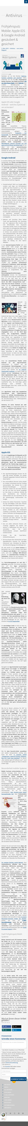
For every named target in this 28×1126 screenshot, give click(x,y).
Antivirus (12, 48)
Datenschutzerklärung (12, 1062)
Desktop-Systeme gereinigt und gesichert (14, 77)
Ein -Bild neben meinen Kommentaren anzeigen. (11, 1067)
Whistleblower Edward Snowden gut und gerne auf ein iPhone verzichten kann (14, 144)
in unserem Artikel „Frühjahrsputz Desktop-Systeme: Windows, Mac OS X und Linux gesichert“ (14, 756)
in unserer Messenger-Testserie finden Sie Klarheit (14, 917)
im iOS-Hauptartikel (13, 621)
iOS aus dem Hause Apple (14, 82)
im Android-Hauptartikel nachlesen (14, 370)
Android (21, 83)
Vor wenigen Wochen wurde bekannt (12, 862)
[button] (6, 1026)
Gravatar (7, 1066)
